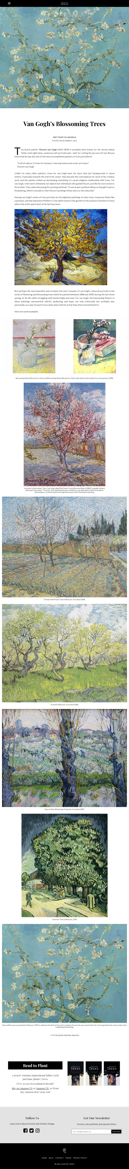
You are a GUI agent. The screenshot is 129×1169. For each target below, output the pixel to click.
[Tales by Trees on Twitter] (31, 1130)
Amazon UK (42, 1088)
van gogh (75, 1035)
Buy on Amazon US (22, 1088)
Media (68, 1158)
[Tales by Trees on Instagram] (37, 1130)
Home (44, 1158)
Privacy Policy (80, 1158)
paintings (67, 1035)
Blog (51, 1158)
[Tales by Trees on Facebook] (25, 1130)
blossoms (59, 1035)
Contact (59, 1158)
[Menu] (9, 3)
